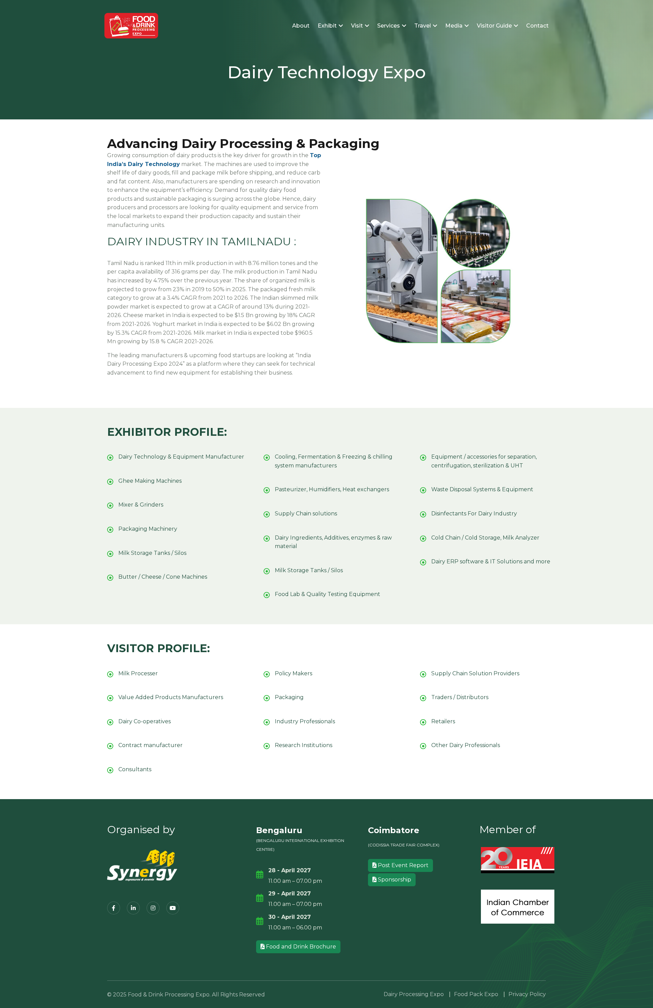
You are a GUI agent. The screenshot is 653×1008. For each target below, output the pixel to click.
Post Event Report (402, 865)
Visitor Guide (495, 25)
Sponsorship (393, 879)
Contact (537, 25)
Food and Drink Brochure (300, 946)
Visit (357, 25)
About (300, 25)
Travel (423, 25)
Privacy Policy (527, 994)
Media (454, 25)
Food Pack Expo (476, 994)
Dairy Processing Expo (414, 994)
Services (389, 25)
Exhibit (328, 25)
